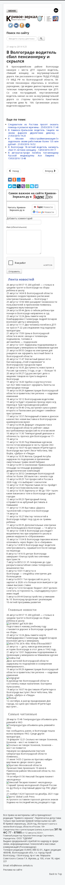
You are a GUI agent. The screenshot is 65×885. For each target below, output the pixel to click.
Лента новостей (21, 279)
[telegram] (36, 186)
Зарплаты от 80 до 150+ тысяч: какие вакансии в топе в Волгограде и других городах (32, 493)
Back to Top (55, 873)
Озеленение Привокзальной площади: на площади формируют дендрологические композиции (30, 467)
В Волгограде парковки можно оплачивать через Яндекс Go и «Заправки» (32, 541)
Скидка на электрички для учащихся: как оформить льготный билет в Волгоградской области (29, 353)
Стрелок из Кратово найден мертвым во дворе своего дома (31, 766)
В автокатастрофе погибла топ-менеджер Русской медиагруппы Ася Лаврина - (33, 155)
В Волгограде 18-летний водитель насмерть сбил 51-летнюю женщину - (33, 148)
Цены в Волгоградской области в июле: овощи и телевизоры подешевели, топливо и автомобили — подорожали (27, 337)
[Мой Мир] (19, 180)
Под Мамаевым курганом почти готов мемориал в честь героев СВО (29, 443)
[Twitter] (10, 186)
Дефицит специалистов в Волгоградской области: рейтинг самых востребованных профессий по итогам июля (30, 427)
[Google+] (23, 180)
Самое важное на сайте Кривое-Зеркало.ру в (33, 195)
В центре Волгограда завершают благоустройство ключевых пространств (27, 556)
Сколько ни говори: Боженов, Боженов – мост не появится (32, 748)
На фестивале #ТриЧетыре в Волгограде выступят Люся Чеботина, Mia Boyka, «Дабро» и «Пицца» (31, 450)
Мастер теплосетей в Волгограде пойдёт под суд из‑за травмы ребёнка (28, 519)
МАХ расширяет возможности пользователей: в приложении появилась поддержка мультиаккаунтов (31, 304)
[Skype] (32, 186)
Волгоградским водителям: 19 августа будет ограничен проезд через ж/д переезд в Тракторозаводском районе (31, 402)
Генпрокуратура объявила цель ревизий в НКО (31, 728)
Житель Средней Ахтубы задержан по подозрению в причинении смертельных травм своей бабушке (28, 459)
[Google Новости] (43, 212)
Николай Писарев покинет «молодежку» (31, 783)
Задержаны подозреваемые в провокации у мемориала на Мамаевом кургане (32, 346)
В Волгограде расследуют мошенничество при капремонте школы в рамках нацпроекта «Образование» (29, 533)
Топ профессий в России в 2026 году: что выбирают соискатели (29, 480)
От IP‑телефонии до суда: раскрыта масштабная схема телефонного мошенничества (29, 565)
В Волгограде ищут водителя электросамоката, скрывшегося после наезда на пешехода (31, 547)
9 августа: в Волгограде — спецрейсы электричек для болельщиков (28, 573)
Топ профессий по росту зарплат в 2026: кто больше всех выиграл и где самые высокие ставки (31, 582)
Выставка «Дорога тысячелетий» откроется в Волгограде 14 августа (27, 510)
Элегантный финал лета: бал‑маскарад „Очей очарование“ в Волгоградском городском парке (28, 362)
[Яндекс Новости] (43, 207)
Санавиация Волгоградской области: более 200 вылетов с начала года (30, 475)
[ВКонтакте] (10, 180)
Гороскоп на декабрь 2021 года (32, 798)
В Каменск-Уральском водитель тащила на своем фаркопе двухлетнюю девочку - (33, 133)
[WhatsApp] (28, 186)
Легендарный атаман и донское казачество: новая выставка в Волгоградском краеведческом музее (32, 419)
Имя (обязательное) (16, 227)
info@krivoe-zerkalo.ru (21, 865)
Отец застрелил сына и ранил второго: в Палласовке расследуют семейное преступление (31, 410)
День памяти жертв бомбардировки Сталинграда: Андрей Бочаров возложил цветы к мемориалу (31, 319)
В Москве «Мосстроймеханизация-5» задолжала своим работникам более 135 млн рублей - (33, 141)
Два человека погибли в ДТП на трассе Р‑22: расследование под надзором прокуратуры (31, 327)
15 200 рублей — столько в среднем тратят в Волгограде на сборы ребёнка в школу (30, 287)
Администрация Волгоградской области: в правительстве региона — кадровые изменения (32, 393)
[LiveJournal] (19, 186)
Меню (12, 10)
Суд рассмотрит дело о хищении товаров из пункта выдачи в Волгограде (28, 376)
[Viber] (23, 186)
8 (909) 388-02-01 (33, 849)
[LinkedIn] (14, 186)
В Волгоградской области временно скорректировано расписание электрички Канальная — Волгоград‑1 (29, 296)
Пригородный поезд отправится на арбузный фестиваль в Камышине (26, 502)
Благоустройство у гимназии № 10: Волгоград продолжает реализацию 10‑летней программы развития (30, 599)
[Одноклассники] (14, 180)
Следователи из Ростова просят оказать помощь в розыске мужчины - (33, 126)
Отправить (14, 271)
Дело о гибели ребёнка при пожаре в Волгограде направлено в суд (30, 312)
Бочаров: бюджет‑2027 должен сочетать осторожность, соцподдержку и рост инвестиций (31, 590)
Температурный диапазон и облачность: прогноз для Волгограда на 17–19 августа (30, 436)
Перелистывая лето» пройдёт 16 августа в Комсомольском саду (31, 486)
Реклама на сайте (12, 869)
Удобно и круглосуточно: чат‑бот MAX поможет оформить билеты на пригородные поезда (30, 384)
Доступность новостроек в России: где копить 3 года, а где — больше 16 (31, 369)
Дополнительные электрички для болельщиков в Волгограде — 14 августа (31, 526)
